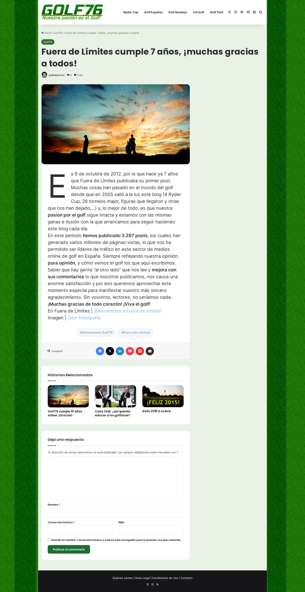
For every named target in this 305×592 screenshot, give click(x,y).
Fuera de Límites (136, 332)
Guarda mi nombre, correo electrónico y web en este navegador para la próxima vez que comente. (116, 540)
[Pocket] (130, 351)
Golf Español (153, 12)
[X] (110, 351)
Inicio (47, 32)
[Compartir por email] (150, 351)
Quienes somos (122, 578)
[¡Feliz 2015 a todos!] (162, 396)
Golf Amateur (177, 12)
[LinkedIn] (120, 351)
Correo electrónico (61, 522)
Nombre (54, 504)
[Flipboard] (140, 351)
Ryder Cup (130, 12)
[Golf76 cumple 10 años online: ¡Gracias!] (68, 396)
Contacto (187, 578)
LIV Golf (198, 12)
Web (121, 522)
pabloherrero (57, 75)
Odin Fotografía (83, 317)
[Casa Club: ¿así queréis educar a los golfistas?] (115, 396)
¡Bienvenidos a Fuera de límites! (128, 311)
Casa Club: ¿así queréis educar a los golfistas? (113, 413)
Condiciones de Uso (165, 578)
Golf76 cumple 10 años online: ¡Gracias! (65, 413)
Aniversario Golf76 (97, 332)
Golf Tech (216, 12)
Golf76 (58, 32)
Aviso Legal (142, 578)
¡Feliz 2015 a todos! (156, 411)
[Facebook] (100, 351)
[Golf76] (72, 12)
